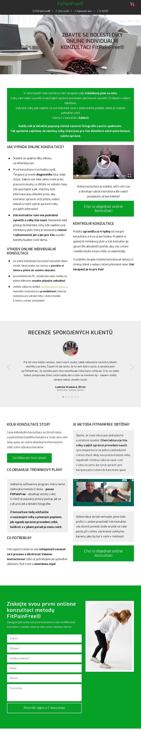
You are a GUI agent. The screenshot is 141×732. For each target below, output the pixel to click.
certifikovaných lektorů (54, 286)
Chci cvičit (63, 11)
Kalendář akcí (84, 11)
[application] (103, 162)
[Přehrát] (77, 175)
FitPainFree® (70, 4)
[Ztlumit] (118, 175)
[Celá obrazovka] (129, 175)
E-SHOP (104, 11)
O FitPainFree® (41, 11)
